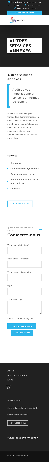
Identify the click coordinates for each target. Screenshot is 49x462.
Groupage (15, 163)
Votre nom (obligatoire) (18, 245)
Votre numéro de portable (19, 272)
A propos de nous (17, 375)
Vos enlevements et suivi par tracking (24, 181)
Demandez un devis (24, 12)
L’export (15, 188)
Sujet (9, 286)
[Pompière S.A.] (20, 20)
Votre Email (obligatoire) (18, 259)
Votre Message (14, 299)
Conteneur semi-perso (22, 174)
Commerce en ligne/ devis (24, 168)
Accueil (11, 371)
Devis (10, 380)
